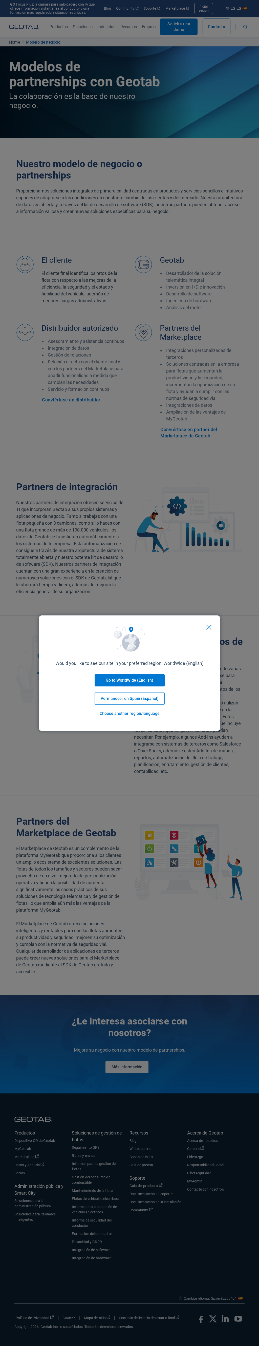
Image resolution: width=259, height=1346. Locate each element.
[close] (209, 627)
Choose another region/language (130, 713)
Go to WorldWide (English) (129, 680)
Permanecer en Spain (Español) (130, 698)
